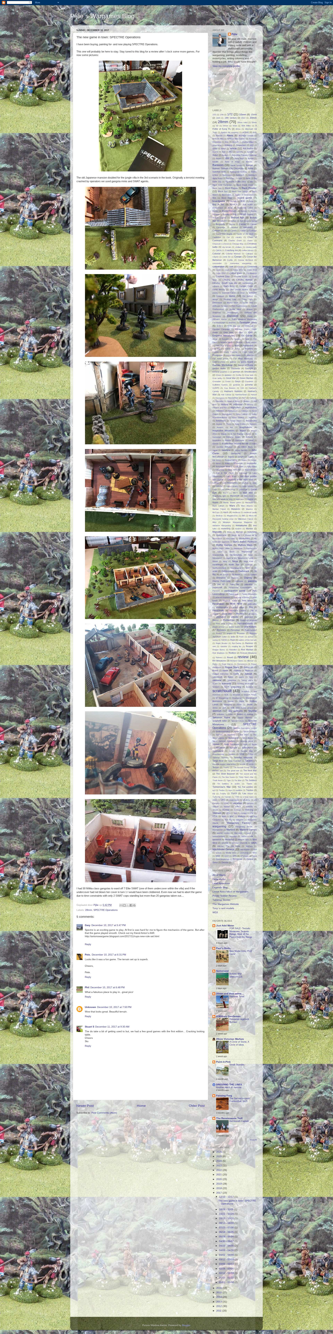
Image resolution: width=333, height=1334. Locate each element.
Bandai (251, 158)
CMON (218, 250)
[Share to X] (127, 905)
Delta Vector (219, 879)
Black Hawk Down (245, 185)
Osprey (248, 577)
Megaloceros (232, 516)
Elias (241, 332)
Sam (251, 677)
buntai (254, 221)
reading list (236, 646)
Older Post (197, 1106)
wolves (219, 853)
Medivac (219, 516)
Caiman (253, 224)
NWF (248, 568)
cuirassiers (247, 283)
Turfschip (216, 797)
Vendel (215, 810)
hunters (220, 427)
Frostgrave (217, 355)
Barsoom (218, 165)
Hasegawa (219, 398)
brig (235, 214)
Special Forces (237, 721)
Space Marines (245, 718)
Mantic (215, 502)
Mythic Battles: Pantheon (245, 542)
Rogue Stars (232, 667)
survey (232, 751)
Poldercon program (248, 620)
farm (247, 339)
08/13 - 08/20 (226, 1223)
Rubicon (249, 670)
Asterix (215, 152)
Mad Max (248, 493)
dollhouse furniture (220, 306)
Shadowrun (237, 698)
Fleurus (239, 342)
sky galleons (235, 711)
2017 (219, 1192)
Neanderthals (218, 555)
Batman (249, 165)
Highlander (236, 407)
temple (242, 764)
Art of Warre (219, 875)
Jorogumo (236, 453)
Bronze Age (237, 217)
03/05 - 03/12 (226, 1264)
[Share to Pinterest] (134, 905)
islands (215, 444)
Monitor (249, 528)
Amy (227, 142)
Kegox (244, 460)
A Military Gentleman (228, 1016)
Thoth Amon (217, 780)
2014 (219, 1297)
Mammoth (235, 496)
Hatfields (253, 398)
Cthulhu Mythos (244, 280)
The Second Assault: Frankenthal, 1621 (239, 1100)
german (236, 372)
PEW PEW (236, 604)
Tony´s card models (223, 908)
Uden (214, 800)
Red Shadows (218, 653)
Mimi (214, 522)
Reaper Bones (218, 650)
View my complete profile (226, 66)
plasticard (249, 617)
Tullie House (247, 794)
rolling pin (248, 667)
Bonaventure (217, 208)
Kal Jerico (216, 460)
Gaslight (249, 368)
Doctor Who (248, 303)
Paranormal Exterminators (240, 587)
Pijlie (234, 34)
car (225, 230)
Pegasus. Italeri (230, 601)
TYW (237, 797)
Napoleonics (251, 548)
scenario (226, 683)
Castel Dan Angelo (224, 234)
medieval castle (250, 512)
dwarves (232, 323)
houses (219, 424)
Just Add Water (225, 925)
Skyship (252, 711)
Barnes (249, 162)
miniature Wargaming (221, 525)
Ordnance (221, 578)
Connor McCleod (245, 260)
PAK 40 (220, 584)
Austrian (250, 152)
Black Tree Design (240, 191)
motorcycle (221, 535)
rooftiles (237, 670)
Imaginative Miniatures (223, 430)
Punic (241, 637)
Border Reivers (229, 211)
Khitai (227, 463)
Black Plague (231, 188)
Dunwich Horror (219, 319)
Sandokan (232, 680)
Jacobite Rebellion (224, 447)
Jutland (251, 457)
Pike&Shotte (218, 610)
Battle (250, 168)
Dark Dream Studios (239, 289)
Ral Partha (236, 643)
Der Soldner (247, 296)
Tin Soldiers (251, 780)
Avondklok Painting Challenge (244, 155)
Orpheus (235, 578)
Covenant (252, 266)
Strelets (216, 744)
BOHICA (233, 204)
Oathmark (243, 571)
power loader (234, 627)
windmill (224, 843)
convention (217, 263)
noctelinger (217, 564)
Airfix (255, 132)
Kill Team (240, 466)
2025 (219, 1156)
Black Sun (223, 191)
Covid (218, 270)
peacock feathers (222, 597)
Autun (215, 155)
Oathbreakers (227, 571)
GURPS (215, 388)
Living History (248, 486)
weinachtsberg (218, 836)
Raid (232, 640)
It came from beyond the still (235, 443)
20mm (253, 118)
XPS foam (244, 856)
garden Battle (219, 368)
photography (222, 607)
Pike (251, 607)
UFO (223, 800)
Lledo (214, 489)
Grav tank (249, 375)
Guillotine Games (220, 385)
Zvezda (224, 862)
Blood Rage (226, 198)
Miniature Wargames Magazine (237, 522)
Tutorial (227, 797)
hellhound (237, 404)
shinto (239, 705)
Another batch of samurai (228, 1087)
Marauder (249, 502)
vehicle (238, 807)
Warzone (238, 833)
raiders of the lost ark (247, 640)
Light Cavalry (232, 486)
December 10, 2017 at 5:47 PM (108, 925)
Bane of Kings (232, 162)
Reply (88, 944)
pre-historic (250, 626)
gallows (233, 362)
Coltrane (249, 254)
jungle (241, 457)
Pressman (235, 630)
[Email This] (121, 905)
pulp (233, 636)
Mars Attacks (247, 506)
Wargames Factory (238, 823)
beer (240, 178)
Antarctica (216, 145)
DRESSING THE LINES (229, 1084)
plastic (234, 617)
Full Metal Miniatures (243, 359)
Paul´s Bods (223, 948)
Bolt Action (248, 204)
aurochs (239, 152)
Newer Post (85, 1106)
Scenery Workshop (245, 684)
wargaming (219, 826)
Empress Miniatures (223, 335)
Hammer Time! (236, 996)
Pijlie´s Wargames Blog (102, 16)
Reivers (219, 657)
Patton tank (233, 594)
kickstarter (252, 463)
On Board (236, 574)
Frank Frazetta (230, 352)
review (243, 657)
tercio (251, 764)
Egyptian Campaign (221, 329)
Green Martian (246, 378)
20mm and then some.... (230, 993)
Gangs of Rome (245, 365)
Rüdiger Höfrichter (220, 674)
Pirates (240, 613)
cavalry (239, 237)
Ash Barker (248, 148)
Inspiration (216, 440)
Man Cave (248, 496)
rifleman (250, 661)
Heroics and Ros (219, 408)
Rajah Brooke (222, 643)
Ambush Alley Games (236, 139)
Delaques (220, 296)
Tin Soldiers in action (228, 784)
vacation (237, 803)
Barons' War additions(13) (235, 975)
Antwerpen (241, 145)
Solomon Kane (221, 717)
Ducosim (232, 315)
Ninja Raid (248, 561)
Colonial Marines (233, 254)
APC (252, 145)
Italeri (254, 444)
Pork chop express (224, 623)
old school (224, 574)
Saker (230, 677)
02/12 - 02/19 (226, 1273)
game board (247, 362)
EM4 (250, 332)
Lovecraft (243, 489)
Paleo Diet (234, 584)
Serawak (236, 695)
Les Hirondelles (230, 483)
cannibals (248, 227)
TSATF (234, 793)
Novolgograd (235, 568)
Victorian (237, 810)
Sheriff (241, 701)
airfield (245, 132)
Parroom (216, 591)
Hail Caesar (226, 395)
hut (231, 427)
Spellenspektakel (223, 731)
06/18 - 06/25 (226, 1232)
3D (217, 126)
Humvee (253, 424)
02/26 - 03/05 (226, 1268)
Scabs (215, 684)
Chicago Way (238, 244)
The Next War (250, 770)
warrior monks (223, 833)
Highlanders (251, 407)
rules (236, 674)
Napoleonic (238, 548)
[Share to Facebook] (131, 905)
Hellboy (224, 404)
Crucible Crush (240, 276)
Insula (228, 440)
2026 (219, 1152)
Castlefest (216, 237)
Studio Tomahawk (231, 744)
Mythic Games (224, 545)
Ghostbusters (250, 372)
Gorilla (238, 375)
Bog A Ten (218, 204)
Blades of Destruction (244, 195)
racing (215, 640)
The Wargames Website (225, 904)
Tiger (229, 780)
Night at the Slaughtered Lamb (239, 558)
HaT (244, 398)
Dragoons (216, 313)
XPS (234, 856)
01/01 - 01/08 (226, 1282)
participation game (234, 590)
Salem (241, 677)
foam (237, 345)
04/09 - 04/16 (226, 1250)
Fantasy (237, 339)
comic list (226, 257)
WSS (255, 853)
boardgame (218, 201)
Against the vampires (230, 132)
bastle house (236, 165)
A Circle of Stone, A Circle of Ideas (239, 1043)
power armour (218, 627)
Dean (242, 293)
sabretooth (217, 677)
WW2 (226, 856)
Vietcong (249, 810)
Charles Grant (235, 240)
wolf (255, 849)
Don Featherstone (239, 306)
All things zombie (246, 136)
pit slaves (253, 614)
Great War (231, 378)
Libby (254, 483)
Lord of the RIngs (228, 489)
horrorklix (253, 417)
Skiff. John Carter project (241, 708)
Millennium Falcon (245, 519)
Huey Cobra (240, 424)
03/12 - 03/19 (226, 1259)
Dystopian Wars (248, 322)
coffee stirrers (248, 250)
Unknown (90, 1007)
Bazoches (230, 178)
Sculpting (245, 691)
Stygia (254, 744)
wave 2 (249, 833)
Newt (250, 555)
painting (252, 581)
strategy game (246, 741)
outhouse (239, 581)
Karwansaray (231, 460)
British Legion (247, 214)
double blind (235, 309)
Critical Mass (235, 273)
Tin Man (237, 780)
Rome (215, 670)
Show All (253, 1140)
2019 (219, 1183)
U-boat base (248, 797)
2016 (219, 1288)
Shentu (230, 701)
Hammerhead (241, 395)
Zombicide (237, 859)
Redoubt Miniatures (248, 653)
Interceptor (239, 440)
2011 (219, 1310)
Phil (87, 987)
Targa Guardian (234, 761)
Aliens (230, 135)
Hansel (254, 395)
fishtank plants (226, 342)
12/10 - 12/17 (226, 1196)
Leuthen (245, 483)
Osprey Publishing (221, 581)
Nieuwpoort (217, 558)
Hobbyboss (233, 411)
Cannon (216, 230)
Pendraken (218, 604)
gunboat (236, 385)
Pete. (88, 954)
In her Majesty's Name (241, 434)
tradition (239, 790)
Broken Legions (219, 218)
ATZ (231, 152)
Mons (229, 532)
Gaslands (235, 368)
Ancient (235, 142)
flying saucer (251, 342)
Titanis (249, 784)
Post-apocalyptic (245, 623)
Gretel (227, 381)
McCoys (216, 512)
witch (254, 843)
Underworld (234, 800)
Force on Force (232, 349)
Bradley (226, 214)
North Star (234, 564)
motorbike (252, 532)
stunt (245, 744)
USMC (226, 803)
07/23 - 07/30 (226, 1227)
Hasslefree (233, 398)
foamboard (248, 345)
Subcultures (247, 747)
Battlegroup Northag (238, 172)
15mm (254, 114)
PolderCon (229, 620)
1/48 (222, 115)
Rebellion (233, 650)
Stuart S (89, 1026)
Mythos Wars (245, 545)
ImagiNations (246, 427)
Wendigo (233, 836)
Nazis (232, 552)
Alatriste (219, 136)
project (229, 633)
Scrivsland (222, 971)
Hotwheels (221, 421)
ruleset (248, 674)
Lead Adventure (221, 883)
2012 (219, 1306)
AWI (227, 158)
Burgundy (220, 224)
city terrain (226, 247)
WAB (224, 816)
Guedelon (249, 381)
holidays (244, 411)
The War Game (228, 777)
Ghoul (218, 375)
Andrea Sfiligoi (248, 142)
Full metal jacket (220, 359)
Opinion (253, 574)
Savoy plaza (247, 680)
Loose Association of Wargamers (230, 891)
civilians (238, 247)
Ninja (235, 561)
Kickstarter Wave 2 (224, 466)
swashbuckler (218, 754)
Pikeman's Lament (237, 611)
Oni (245, 574)
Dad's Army (229, 286)
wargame (240, 820)
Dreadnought (232, 313)
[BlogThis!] (124, 905)
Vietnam (216, 813)
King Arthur (252, 466)
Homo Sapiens (238, 417)
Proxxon (241, 633)
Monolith (217, 532)
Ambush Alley (218, 139)
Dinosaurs (217, 302)
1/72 (230, 114)
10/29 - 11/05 (226, 1209)
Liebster (219, 486)
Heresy (250, 404)
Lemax (215, 483)
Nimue (215, 561)
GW (242, 388)
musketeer (230, 538)
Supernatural (217, 751)
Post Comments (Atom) (104, 1112)
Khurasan (238, 463)
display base (232, 303)
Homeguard (227, 414)
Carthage (253, 231)
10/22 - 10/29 (226, 1214)
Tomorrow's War (221, 787)
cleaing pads (251, 247)
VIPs (228, 813)
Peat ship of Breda (241, 597)
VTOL (215, 816)
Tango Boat (217, 761)
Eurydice (225, 339)
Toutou (222, 790)
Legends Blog (220, 887)
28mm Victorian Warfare (230, 1039)
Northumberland (219, 568)
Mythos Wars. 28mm (221, 548)
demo (232, 296)
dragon (250, 309)
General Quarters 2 (220, 372)
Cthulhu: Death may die (224, 283)
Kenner (254, 460)
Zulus (215, 862)
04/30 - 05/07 (226, 1241)
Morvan (239, 532)
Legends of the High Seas (240, 479)
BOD (243, 201)
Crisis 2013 (252, 270)
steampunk (233, 738)
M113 (225, 493)
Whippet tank (243, 840)
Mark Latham (218, 506)
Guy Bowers (230, 388)
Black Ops (216, 188)
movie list (236, 535)
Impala (224, 434)
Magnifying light (219, 496)
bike (251, 182)
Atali (223, 152)
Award (218, 158)
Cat (228, 237)
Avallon (225, 155)
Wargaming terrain (243, 827)
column (215, 257)
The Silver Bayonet (225, 774)
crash (227, 270)
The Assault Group (241, 767)
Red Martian (247, 649)
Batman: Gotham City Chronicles (228, 168)
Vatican (215, 807)
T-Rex (250, 754)
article (233, 148)
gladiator (228, 375)
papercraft (217, 587)
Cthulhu (226, 280)
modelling (225, 528)
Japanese (226, 450)
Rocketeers (242, 664)
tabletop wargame (243, 757)
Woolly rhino (231, 853)
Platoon (215, 620)
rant (214, 646)
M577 (235, 493)
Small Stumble (236, 1064)
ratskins (223, 646)
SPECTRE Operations (105, 910)
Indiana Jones (233, 437)
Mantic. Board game (232, 502)
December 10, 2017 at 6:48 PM (107, 987)
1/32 (214, 115)
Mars (232, 505)
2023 (219, 1165)
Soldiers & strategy (245, 714)
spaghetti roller (219, 721)
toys (230, 790)
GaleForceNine (218, 362)
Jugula (231, 457)
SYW (241, 754)
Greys (238, 381)
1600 (218, 118)
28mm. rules (242, 122)
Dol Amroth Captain (239, 1121)
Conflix (230, 260)
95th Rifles (246, 126)
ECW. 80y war (233, 326)
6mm (235, 126)
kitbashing (219, 470)
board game (245, 198)
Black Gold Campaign (222, 185)
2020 (219, 1179)
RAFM (224, 640)
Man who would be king (222, 499)
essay (215, 339)
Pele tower (247, 600)
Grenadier (216, 381)
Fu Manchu (249, 355)
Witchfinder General (223, 849)
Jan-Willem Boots (245, 447)
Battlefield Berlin (219, 172)
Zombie (249, 859)
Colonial (216, 253)
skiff (224, 708)
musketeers (244, 538)
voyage (243, 813)
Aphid (214, 149)
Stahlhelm (231, 735)
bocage (233, 201)
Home (141, 1106)
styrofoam (220, 747)
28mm (88, 910)
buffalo (233, 221)
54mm (225, 126)
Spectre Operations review (245, 728)
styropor (233, 747)
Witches (249, 846)
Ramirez (249, 643)
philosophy (252, 604)
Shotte (250, 704)
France (215, 352)
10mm (242, 114)
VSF (252, 813)
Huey (228, 424)
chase (250, 240)
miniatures (241, 525)
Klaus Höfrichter (234, 470)
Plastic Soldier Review (224, 896)
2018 (219, 1188)
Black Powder (249, 188)
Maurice (249, 509)
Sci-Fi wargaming (232, 687)
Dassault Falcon (229, 293)
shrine (215, 708)
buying (232, 224)
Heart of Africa (233, 401)
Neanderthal (247, 552)
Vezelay (225, 810)
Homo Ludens (242, 414)
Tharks (226, 767)
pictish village (238, 607)
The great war (233, 771)
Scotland (249, 687)
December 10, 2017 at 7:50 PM (114, 1007)
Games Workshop (222, 365)
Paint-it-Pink (223, 1062)
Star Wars (244, 735)
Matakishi (235, 509)
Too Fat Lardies (245, 787)
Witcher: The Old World (228, 846)
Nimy (225, 561)
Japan (215, 450)
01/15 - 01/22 (226, 1277)
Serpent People (250, 695)
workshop (244, 853)
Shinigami (228, 705)
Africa (238, 129)
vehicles (249, 807)
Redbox (232, 653)
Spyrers (219, 735)
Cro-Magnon (251, 273)
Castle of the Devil (245, 234)
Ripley (215, 664)
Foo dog (216, 349)
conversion (218, 266)
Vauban (227, 807)
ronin (225, 670)
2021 (219, 1174)
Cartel (242, 231)
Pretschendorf (251, 630)
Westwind (229, 839)
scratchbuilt (222, 691)
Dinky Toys (247, 299)
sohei (230, 714)
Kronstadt (243, 473)
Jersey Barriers (241, 450)
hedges (247, 401)
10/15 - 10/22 (226, 1218)
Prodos (219, 633)
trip (213, 794)
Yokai (254, 856)
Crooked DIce (222, 276)
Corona (240, 267)
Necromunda (236, 555)
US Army (246, 800)
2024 (219, 1161)
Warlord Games (248, 829)
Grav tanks (217, 378)
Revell (230, 657)
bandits (215, 162)
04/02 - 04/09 (226, 1255)
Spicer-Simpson (250, 731)
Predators (221, 630)
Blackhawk (226, 195)
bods (251, 201)
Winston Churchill (239, 843)
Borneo (244, 211)
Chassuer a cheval (220, 244)
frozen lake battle (233, 355)
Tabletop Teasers (220, 758)
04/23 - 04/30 (226, 1245)
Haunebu (219, 401)
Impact (243, 430)
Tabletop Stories (221, 900)
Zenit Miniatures (222, 859)
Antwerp (228, 145)
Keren (218, 463)
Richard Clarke (236, 661)
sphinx (236, 731)
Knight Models (251, 470)
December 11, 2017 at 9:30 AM (112, 1026)
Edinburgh (249, 326)
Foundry (249, 349)
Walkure (242, 816)
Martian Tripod (219, 509)
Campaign (220, 227)
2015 (219, 1292)
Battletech (240, 175)
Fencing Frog (224, 1095)
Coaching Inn (231, 250)
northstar (249, 565)
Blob (214, 198)
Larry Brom (231, 476)
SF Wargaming (222, 698)
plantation (221, 617)
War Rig (228, 820)
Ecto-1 (220, 326)
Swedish (231, 754)
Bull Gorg (244, 221)
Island (250, 440)
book (230, 208)
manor (250, 499)
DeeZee (253, 293)
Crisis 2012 (238, 270)
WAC (232, 816)
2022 (243, 118)
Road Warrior (227, 664)
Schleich (216, 687)
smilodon (220, 714)
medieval (236, 512)
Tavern (249, 760)
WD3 (215, 912)
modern (238, 529)
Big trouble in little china (235, 182)
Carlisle (233, 231)
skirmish (216, 711)
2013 (219, 1301)
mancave (240, 499)
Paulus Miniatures (249, 594)
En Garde (246, 335)
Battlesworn (227, 175)
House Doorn (236, 421)
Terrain (215, 767)
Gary (87, 925)
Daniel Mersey (218, 289)
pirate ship (227, 614)
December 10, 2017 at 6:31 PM (109, 954)
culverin (215, 286)
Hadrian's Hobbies (233, 391)
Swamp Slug (247, 751)
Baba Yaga (239, 158)
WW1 (217, 856)
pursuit (251, 637)
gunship (249, 385)
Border (215, 211)
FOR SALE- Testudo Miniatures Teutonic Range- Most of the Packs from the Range (240, 932)
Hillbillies (220, 411)
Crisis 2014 (221, 273)
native (219, 552)
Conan (238, 256)
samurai (216, 680)
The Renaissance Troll (229, 1118)
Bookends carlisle (245, 208)
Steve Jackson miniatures (224, 741)
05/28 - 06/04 (226, 1236)
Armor (223, 149)
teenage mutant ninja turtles (224, 764)
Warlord (230, 829)
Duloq (249, 316)
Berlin (248, 178)
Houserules (251, 421)
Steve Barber (248, 738)
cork (231, 266)
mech (225, 512)
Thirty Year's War (246, 777)
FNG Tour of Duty (223, 346)
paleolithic (249, 584)
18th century (231, 118)
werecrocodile (247, 836)
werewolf (216, 839)
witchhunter (245, 849)
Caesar (242, 224)
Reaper (249, 646)
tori (213, 790)
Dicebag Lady (230, 299)
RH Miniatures (219, 661)
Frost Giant (247, 352)
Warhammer (217, 830)
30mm (254, 122)
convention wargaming (240, 263)
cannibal (234, 227)
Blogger (186, 1325)
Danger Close (246, 286)
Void (235, 813)
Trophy (223, 794)
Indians (249, 437)
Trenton (249, 790)
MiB (243, 516)
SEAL (226, 695)
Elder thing (228, 332)
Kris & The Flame (225, 473)
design (215, 299)
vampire (250, 803)
